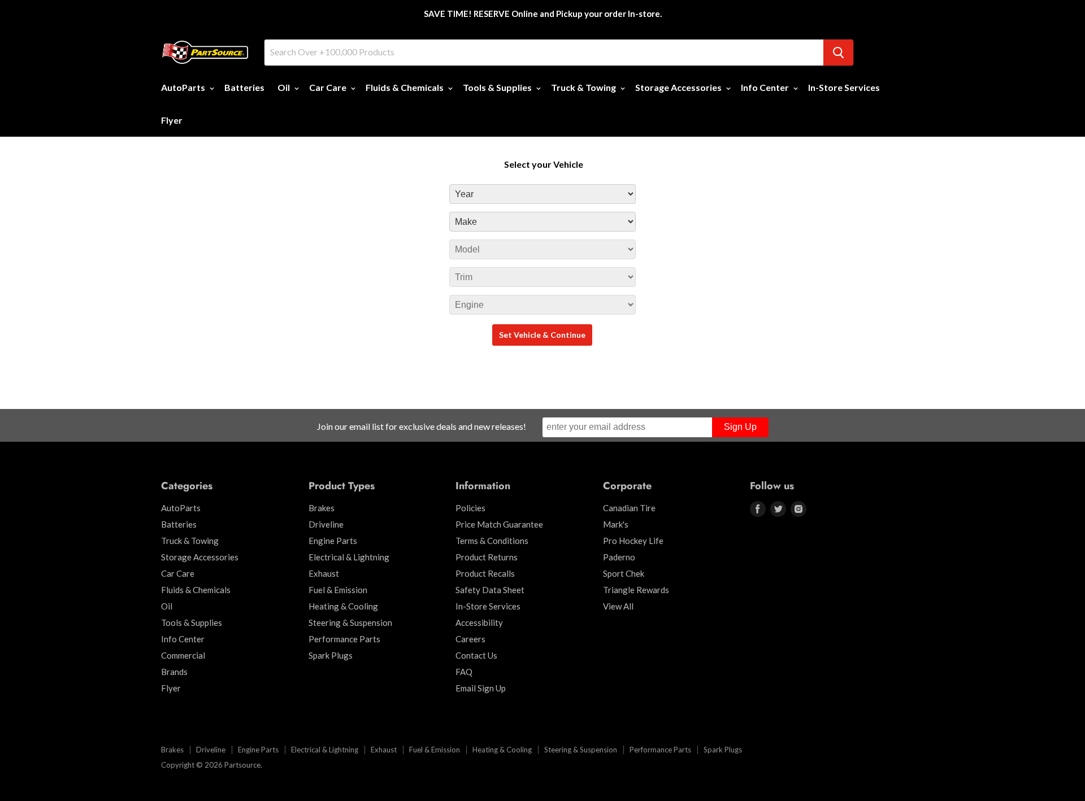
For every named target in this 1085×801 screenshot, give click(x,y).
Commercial (183, 655)
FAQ (463, 672)
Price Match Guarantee (499, 524)
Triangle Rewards (636, 590)
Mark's (615, 524)
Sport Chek (623, 573)
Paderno (619, 557)
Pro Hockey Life (633, 541)
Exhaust (324, 573)
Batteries (244, 87)
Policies (470, 508)
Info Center (766, 87)
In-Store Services (844, 87)
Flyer (172, 120)
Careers (470, 639)
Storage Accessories (679, 87)
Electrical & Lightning (349, 557)
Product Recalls (485, 573)
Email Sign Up (480, 688)
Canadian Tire (629, 508)
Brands (174, 672)
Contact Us (476, 655)
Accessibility (479, 622)
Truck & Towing (584, 87)
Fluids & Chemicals (405, 87)
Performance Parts (344, 639)
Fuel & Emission (338, 590)
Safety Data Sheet (489, 590)
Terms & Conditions (491, 541)
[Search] (838, 53)
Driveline (326, 524)
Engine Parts (333, 541)
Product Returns (486, 557)
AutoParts (184, 87)
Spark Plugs (331, 655)
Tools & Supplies (498, 87)
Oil (284, 87)
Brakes (322, 508)
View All (618, 606)
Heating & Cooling (343, 606)
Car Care (328, 87)
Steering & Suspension (350, 622)
